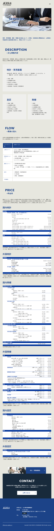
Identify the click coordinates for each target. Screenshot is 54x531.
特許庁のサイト (11, 249)
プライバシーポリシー (7, 525)
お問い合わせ (26, 492)
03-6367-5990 (25, 515)
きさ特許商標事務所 (7, 5)
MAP (24, 513)
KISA (6, 508)
